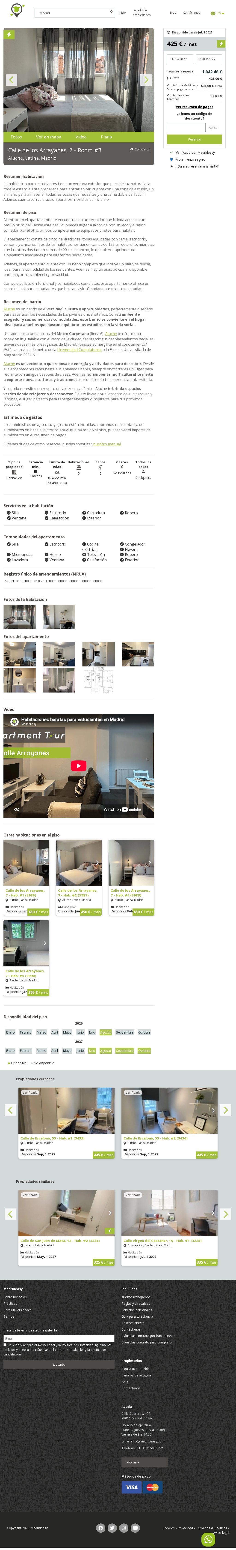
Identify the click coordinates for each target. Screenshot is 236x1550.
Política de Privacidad (77, 1345)
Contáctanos (191, 13)
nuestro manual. (107, 444)
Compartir (142, 149)
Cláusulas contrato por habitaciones (148, 1336)
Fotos (16, 137)
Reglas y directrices (135, 1303)
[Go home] (17, 10)
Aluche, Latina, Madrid (32, 158)
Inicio (122, 13)
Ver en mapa (48, 137)
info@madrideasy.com (148, 1441)
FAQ (124, 1381)
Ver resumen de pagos (194, 107)
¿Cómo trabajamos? (136, 1297)
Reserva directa (133, 1323)
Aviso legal (221, 1532)
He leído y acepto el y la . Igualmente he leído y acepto (57, 1349)
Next (146, 80)
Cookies (169, 1528)
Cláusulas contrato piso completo (146, 1342)
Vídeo (81, 137)
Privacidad (185, 1528)
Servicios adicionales (136, 1310)
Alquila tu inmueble (135, 1369)
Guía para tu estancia (137, 1316)
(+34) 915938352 (150, 1448)
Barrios (8, 1316)
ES (219, 13)
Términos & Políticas (211, 1528)
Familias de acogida (136, 1375)
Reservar (194, 139)
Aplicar (214, 127)
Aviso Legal (46, 1345)
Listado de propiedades (142, 12)
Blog (173, 13)
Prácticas (10, 1303)
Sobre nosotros (15, 1297)
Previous (11, 80)
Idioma (132, 1462)
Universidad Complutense (79, 349)
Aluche (9, 309)
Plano (106, 137)
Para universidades (17, 1310)
